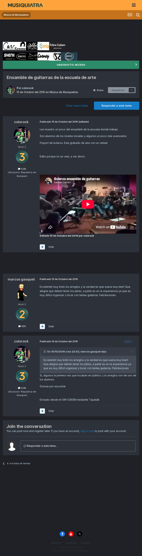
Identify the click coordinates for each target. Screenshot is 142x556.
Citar (51, 246)
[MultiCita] (42, 247)
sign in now (87, 431)
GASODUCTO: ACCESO (71, 64)
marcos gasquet (21, 279)
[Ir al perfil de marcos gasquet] (22, 292)
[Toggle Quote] (45, 351)
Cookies (85, 542)
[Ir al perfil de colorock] (10, 90)
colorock (27, 88)
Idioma (55, 542)
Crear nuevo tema (77, 105)
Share (99, 90)
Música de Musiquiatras (64, 92)
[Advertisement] (70, 30)
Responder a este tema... (41, 445)
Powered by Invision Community (71, 550)
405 (23, 326)
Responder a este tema (117, 105)
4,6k (23, 168)
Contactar (71, 542)
